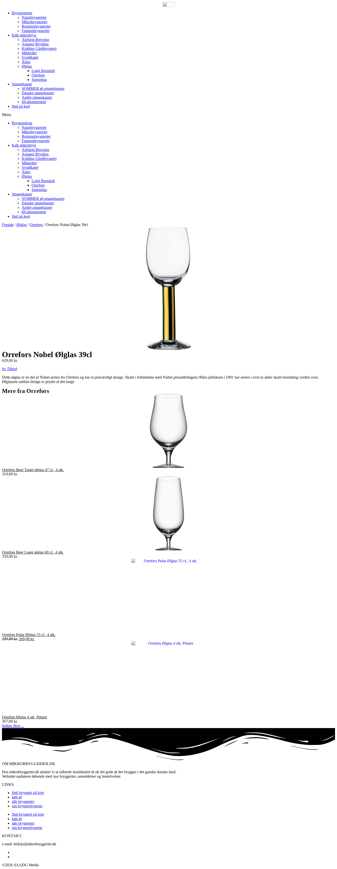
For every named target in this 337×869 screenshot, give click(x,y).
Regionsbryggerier (36, 26)
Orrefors (38, 75)
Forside (8, 225)
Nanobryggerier (34, 17)
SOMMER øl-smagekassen (43, 88)
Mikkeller (29, 53)
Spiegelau (39, 79)
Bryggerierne (22, 13)
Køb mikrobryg (24, 35)
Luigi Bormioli (43, 71)
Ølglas (27, 66)
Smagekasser (22, 84)
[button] (168, 115)
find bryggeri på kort (28, 793)
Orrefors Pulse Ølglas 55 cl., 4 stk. (29, 635)
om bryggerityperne (27, 806)
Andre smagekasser (37, 97)
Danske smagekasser (38, 93)
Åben (26, 62)
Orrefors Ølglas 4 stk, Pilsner (24, 717)
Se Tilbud (9, 369)
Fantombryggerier (36, 31)
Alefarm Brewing (35, 40)
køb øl (17, 797)
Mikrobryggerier (34, 22)
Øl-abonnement (34, 102)
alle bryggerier (23, 801)
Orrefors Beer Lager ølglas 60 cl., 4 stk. (33, 552)
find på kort (21, 106)
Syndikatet (30, 57)
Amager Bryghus (35, 44)
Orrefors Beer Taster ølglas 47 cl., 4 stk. (33, 470)
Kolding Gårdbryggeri (39, 48)
